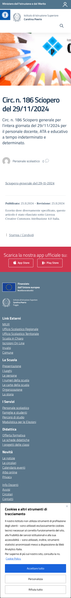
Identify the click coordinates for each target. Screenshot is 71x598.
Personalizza (35, 579)
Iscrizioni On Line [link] (13, 343)
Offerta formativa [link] (13, 435)
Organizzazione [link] (12, 389)
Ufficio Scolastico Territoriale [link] (20, 333)
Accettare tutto (35, 568)
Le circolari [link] (9, 462)
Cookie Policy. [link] (13, 558)
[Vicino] (66, 506)
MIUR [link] (6, 324)
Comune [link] (7, 352)
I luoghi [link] (7, 370)
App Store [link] (23, 263)
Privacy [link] (7, 477)
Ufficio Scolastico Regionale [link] (20, 329)
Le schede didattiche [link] (15, 440)
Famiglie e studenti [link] (14, 412)
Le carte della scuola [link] (15, 384)
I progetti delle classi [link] (15, 444)
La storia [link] (8, 394)
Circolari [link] (7, 494)
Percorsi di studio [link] (13, 417)
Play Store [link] (52, 263)
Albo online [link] (9, 472)
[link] (5, 15)
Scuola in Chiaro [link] (12, 338)
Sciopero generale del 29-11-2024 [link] (29, 183)
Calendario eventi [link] (13, 467)
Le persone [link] (9, 375)
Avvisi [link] (6, 489)
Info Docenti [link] (10, 484)
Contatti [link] (7, 499)
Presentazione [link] (11, 366)
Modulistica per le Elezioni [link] (19, 422)
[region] (35, 550)
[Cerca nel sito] (62, 26)
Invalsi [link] (6, 347)
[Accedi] (65, 4)
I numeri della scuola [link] (15, 380)
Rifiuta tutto (36, 589)
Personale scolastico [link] (15, 407)
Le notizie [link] (8, 458)
